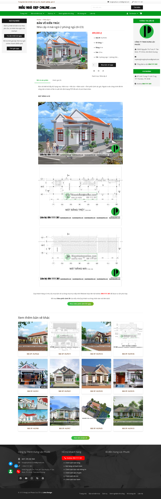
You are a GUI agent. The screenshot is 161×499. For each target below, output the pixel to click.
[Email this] (94, 70)
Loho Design (47, 492)
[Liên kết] (37, 7)
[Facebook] (20, 478)
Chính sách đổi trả (71, 476)
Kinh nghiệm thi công (117, 494)
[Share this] (98, 70)
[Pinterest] (42, 478)
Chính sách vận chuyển (73, 473)
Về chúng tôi (131, 494)
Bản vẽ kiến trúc (94, 494)
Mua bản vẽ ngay (107, 65)
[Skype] (37, 478)
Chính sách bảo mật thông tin (75, 469)
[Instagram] (31, 478)
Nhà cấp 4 (46, 20)
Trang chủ (83, 494)
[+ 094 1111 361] (20, 466)
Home (39, 20)
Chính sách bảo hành (72, 479)
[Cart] (141, 13)
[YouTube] (26, 478)
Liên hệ (140, 494)
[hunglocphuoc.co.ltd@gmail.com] (20, 462)
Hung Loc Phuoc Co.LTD (31, 492)
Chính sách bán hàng (72, 463)
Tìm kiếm (137, 7)
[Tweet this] (103, 70)
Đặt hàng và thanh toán (73, 466)
